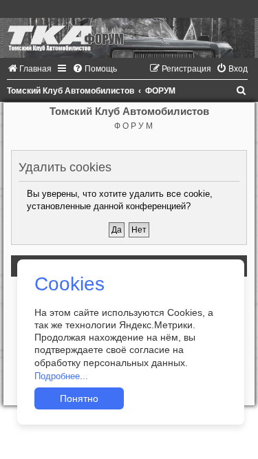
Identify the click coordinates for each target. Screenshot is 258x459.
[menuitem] (29, 69)
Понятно (79, 398)
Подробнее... (61, 376)
